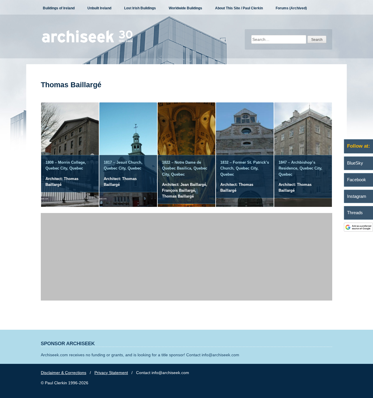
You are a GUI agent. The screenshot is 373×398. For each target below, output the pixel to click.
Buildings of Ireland (59, 8)
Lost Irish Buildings (140, 8)
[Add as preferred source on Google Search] (358, 230)
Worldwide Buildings (185, 8)
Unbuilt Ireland (99, 8)
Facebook (356, 179)
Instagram (356, 196)
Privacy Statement (111, 372)
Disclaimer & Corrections (63, 372)
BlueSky (355, 162)
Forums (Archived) (291, 8)
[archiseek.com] (87, 42)
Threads (355, 212)
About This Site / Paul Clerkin (239, 8)
